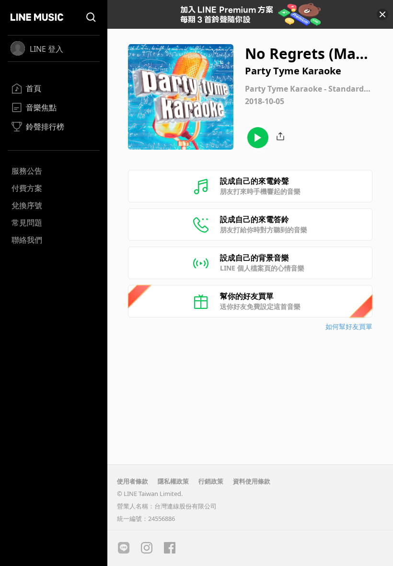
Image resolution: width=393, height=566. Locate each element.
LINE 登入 (46, 49)
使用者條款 (132, 481)
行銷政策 (210, 481)
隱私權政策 (173, 481)
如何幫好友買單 (348, 326)
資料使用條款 (251, 481)
